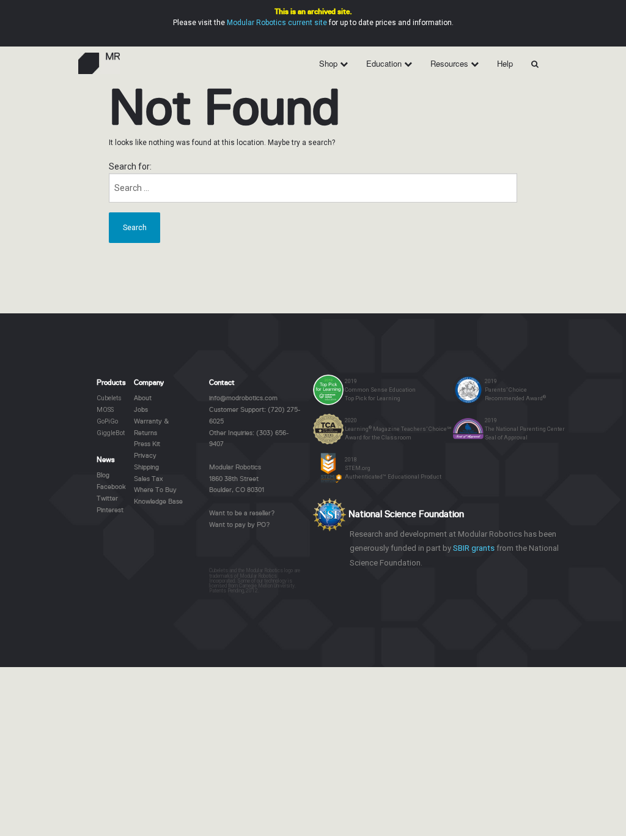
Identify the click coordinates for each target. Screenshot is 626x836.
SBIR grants (474, 548)
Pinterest (110, 510)
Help (505, 63)
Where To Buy (155, 490)
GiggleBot (111, 433)
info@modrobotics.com (243, 398)
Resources (450, 63)
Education (385, 63)
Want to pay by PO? (239, 525)
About (143, 398)
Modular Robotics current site (277, 22)
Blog (103, 475)
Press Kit (147, 444)
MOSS (105, 410)
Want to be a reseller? (242, 513)
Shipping (146, 467)
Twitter (107, 498)
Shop (329, 63)
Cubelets (109, 398)
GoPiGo (107, 421)
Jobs (141, 410)
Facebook (111, 487)
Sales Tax (148, 479)
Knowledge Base (158, 502)
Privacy (145, 456)
